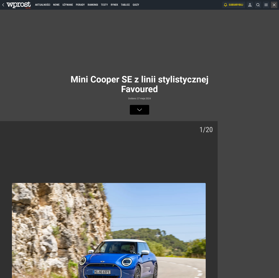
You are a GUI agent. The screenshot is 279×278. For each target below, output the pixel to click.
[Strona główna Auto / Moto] (18, 5)
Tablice (125, 4)
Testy (104, 4)
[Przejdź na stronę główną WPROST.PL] (3, 5)
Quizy (136, 4)
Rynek (114, 4)
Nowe (56, 4)
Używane (67, 4)
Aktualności (42, 4)
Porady (80, 4)
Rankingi (93, 4)
